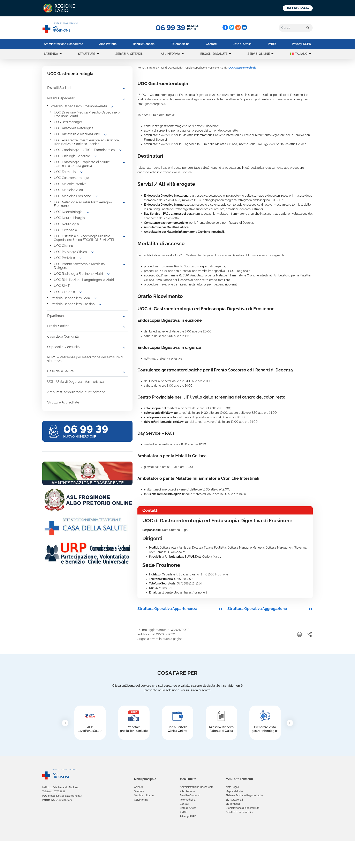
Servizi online (259, 53)
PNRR (272, 44)
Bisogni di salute (213, 53)
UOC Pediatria (64, 258)
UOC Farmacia (65, 172)
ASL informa (170, 53)
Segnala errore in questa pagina (159, 639)
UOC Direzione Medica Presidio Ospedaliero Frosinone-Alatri (87, 114)
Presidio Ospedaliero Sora (70, 298)
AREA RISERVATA (297, 8)
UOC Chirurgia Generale (72, 156)
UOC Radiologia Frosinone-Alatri (78, 274)
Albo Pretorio (107, 44)
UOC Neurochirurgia (69, 218)
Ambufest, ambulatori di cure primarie (76, 392)
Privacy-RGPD (301, 44)
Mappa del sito (234, 791)
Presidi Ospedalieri (61, 98)
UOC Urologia (64, 292)
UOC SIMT (62, 286)
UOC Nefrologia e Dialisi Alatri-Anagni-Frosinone (83, 204)
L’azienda (51, 53)
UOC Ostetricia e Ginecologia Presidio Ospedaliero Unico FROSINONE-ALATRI (84, 238)
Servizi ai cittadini (129, 53)
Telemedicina (180, 44)
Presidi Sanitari (58, 326)
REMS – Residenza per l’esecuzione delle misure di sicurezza (85, 359)
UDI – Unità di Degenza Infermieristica (75, 382)
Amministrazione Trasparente (63, 44)
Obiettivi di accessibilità (239, 812)
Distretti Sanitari (58, 88)
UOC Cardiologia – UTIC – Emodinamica (84, 150)
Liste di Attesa (242, 44)
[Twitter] (231, 27)
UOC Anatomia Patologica (73, 128)
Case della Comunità (63, 336)
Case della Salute (60, 371)
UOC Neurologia (66, 224)
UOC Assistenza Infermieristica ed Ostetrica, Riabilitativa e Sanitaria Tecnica (87, 142)
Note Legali (232, 787)
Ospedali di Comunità (63, 347)
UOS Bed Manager (68, 122)
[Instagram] (238, 27)
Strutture (86, 53)
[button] (60, 53)
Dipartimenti (56, 316)
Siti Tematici (233, 803)
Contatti (211, 44)
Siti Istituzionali (234, 799)
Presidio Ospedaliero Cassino (73, 304)
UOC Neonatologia (68, 212)
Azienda (139, 787)
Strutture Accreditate (63, 402)
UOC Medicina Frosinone (72, 196)
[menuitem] (63, 44)
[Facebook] (225, 27)
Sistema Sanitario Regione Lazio (244, 795)
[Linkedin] (244, 27)
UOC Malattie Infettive (70, 184)
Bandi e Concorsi (144, 44)
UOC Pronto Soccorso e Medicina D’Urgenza (79, 266)
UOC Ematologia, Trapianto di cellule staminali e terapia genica (82, 164)
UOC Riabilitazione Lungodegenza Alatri (84, 280)
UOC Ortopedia (65, 230)
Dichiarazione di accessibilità (242, 808)
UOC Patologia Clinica (70, 252)
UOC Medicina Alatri (69, 190)
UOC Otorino (63, 246)
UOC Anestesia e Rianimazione (77, 134)
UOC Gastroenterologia (71, 178)
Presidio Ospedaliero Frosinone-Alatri (79, 106)
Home (140, 67)
